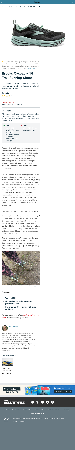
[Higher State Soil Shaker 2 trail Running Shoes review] (7, 362)
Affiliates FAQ (31, 68)
